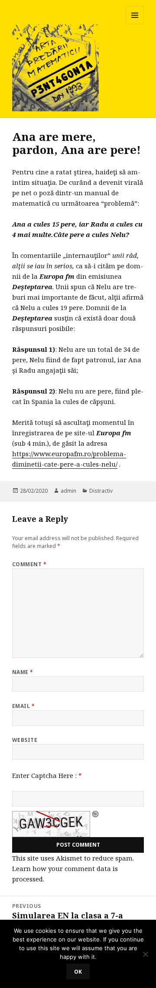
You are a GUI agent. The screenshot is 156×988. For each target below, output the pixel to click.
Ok (78, 971)
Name (22, 672)
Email (23, 706)
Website (24, 740)
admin (68, 490)
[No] (145, 954)
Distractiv (101, 490)
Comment (29, 564)
